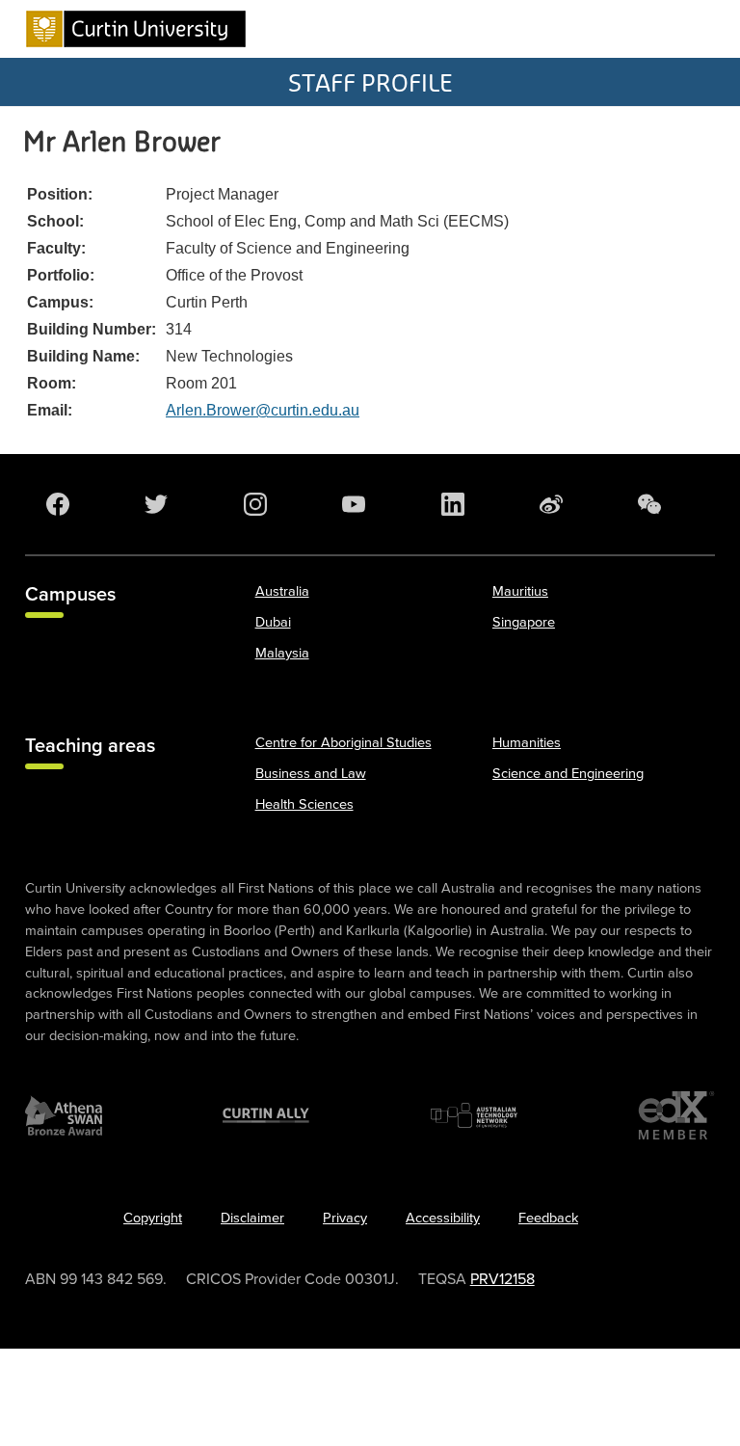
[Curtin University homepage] (136, 29)
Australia (282, 591)
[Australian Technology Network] (474, 1115)
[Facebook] (61, 504)
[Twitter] (160, 504)
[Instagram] (259, 504)
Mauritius (520, 591)
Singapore (523, 622)
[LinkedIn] (456, 504)
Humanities (526, 743)
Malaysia (282, 653)
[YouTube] (357, 504)
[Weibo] (555, 504)
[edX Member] (676, 1115)
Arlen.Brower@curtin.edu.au (262, 410)
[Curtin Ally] (266, 1115)
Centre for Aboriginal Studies (343, 743)
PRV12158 (502, 1279)
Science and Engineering (568, 773)
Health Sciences (304, 804)
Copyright (152, 1218)
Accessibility (443, 1218)
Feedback (548, 1218)
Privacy (345, 1218)
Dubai (273, 622)
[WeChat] (653, 504)
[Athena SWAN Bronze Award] (63, 1115)
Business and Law (310, 773)
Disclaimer (252, 1218)
